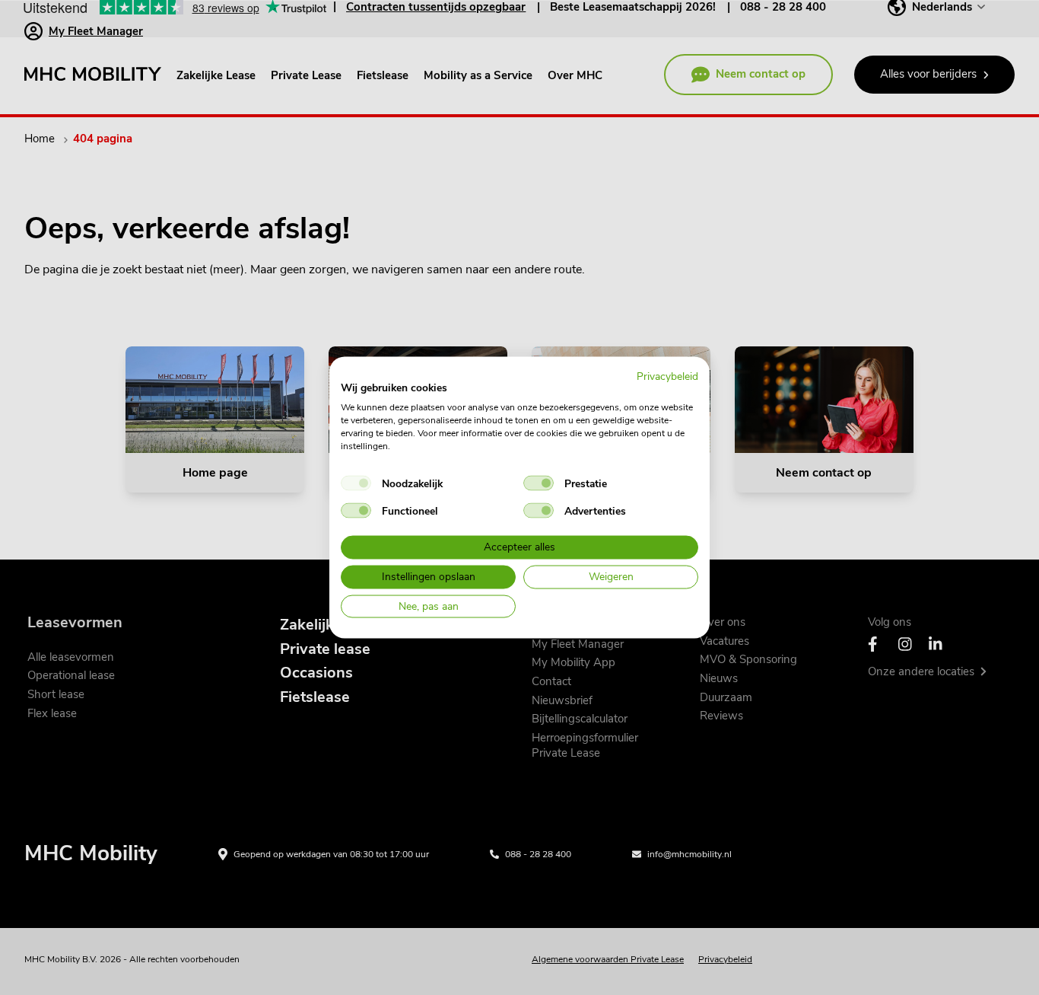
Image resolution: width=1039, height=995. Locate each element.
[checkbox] (356, 483)
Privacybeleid (667, 375)
